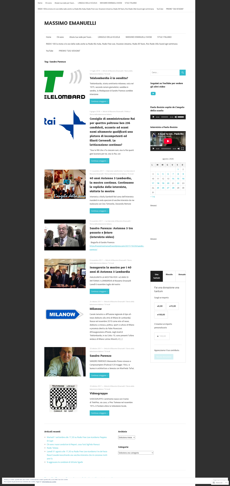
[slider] (181, 117)
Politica (127, 111)
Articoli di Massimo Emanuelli (113, 71)
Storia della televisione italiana (101, 114)
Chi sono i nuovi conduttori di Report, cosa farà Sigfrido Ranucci (73, 444)
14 (173, 178)
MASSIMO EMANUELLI (70, 23)
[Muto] (176, 117)
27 (168, 187)
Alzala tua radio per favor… (65, 3)
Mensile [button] (169, 274)
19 (163, 183)
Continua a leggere (98, 101)
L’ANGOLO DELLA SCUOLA (87, 3)
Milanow (96, 308)
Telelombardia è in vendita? (109, 78)
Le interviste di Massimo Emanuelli (117, 221)
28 (173, 187)
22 (178, 183)
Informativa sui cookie (49, 482)
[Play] (153, 117)
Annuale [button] (182, 274)
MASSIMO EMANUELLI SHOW (111, 3)
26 (163, 187)
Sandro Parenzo (100, 355)
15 (178, 178)
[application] (168, 117)
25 (158, 187)
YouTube (160, 9)
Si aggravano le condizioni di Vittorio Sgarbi (65, 462)
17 (153, 183)
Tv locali (107, 74)
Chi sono (48, 3)
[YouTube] (153, 93)
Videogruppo (99, 393)
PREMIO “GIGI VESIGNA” (175, 9)
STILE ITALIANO (131, 3)
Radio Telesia (52, 447)
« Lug (152, 196)
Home (40, 3)
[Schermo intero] (182, 148)
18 (158, 183)
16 (183, 178)
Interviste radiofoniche (114, 171)
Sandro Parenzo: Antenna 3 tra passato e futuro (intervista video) (111, 232)
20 (168, 183)
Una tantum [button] (156, 276)
